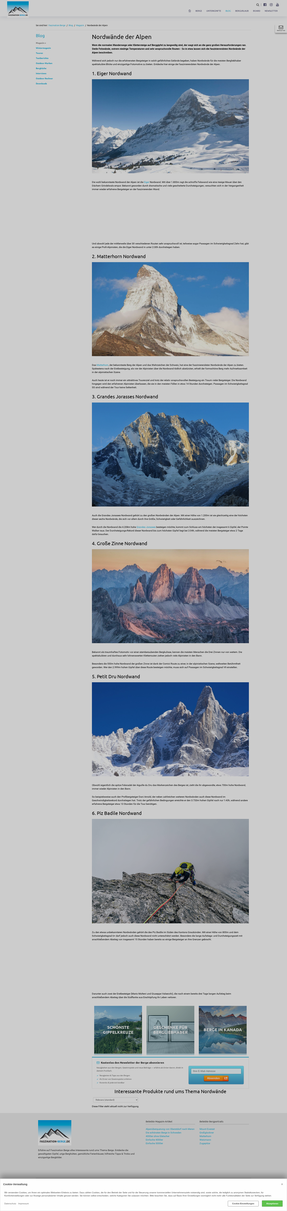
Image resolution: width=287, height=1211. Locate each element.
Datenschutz (10, 1203)
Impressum (23, 1203)
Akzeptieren (272, 1203)
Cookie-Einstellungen (243, 1203)
